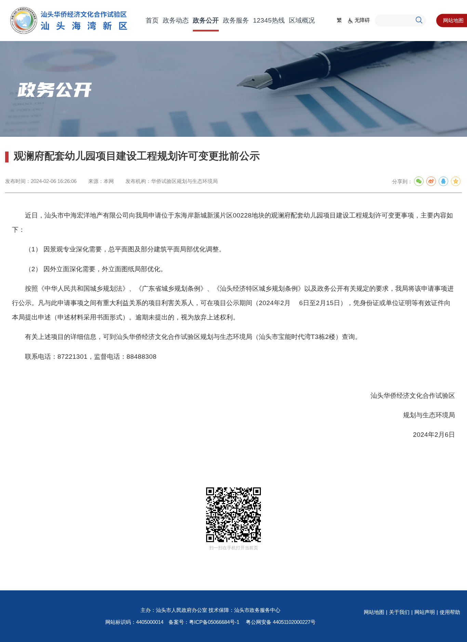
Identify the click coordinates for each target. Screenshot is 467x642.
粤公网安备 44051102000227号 (281, 622)
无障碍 (362, 20)
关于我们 (399, 612)
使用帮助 (450, 612)
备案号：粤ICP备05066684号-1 (204, 622)
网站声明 (424, 612)
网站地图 (374, 612)
